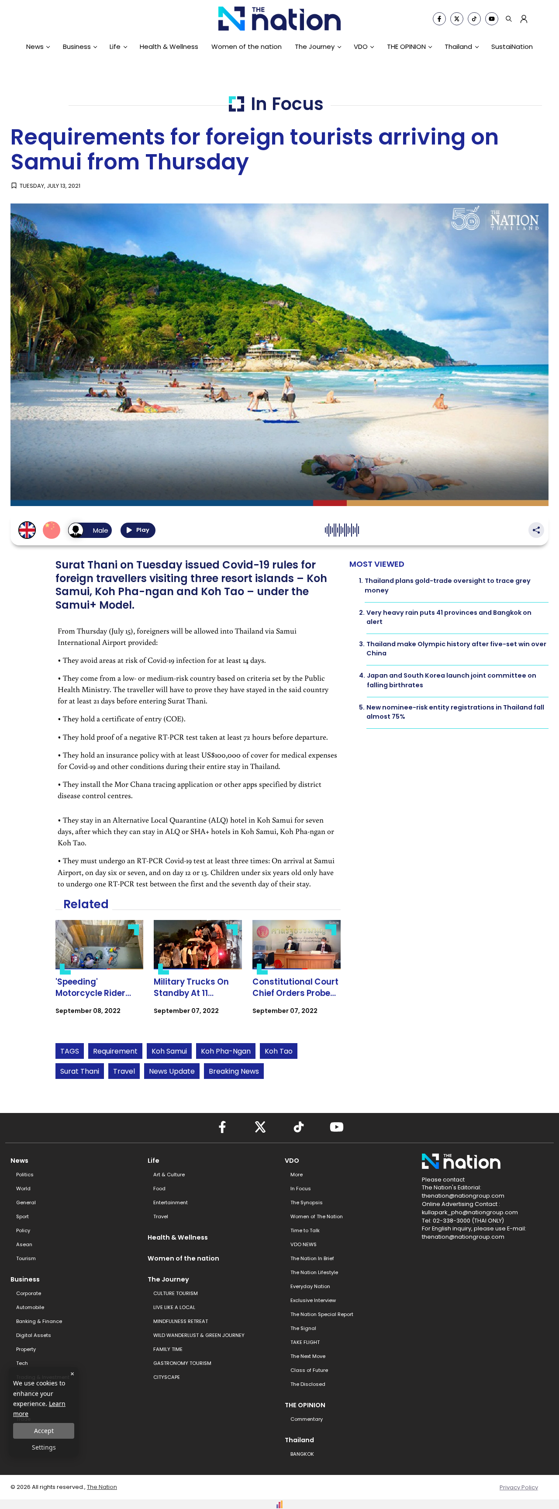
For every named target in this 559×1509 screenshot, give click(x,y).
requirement (115, 1051)
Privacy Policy (519, 1487)
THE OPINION (406, 46)
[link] (99, 975)
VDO (361, 46)
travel (124, 1071)
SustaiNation (512, 46)
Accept (44, 1430)
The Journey (315, 46)
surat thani (79, 1071)
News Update (172, 1071)
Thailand (458, 46)
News (35, 46)
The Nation (102, 1487)
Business (77, 46)
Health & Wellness (169, 46)
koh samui (169, 1051)
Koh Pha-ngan (226, 1051)
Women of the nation (246, 46)
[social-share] (439, 18)
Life (115, 46)
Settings (44, 1447)
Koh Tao (279, 1051)
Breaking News (234, 1071)
